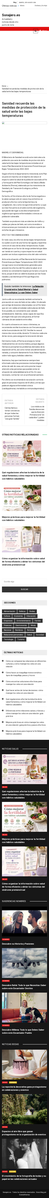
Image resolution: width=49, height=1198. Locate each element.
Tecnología (8, 639)
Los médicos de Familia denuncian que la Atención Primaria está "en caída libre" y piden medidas (36, 413)
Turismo (20, 639)
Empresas (8, 621)
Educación (31, 616)
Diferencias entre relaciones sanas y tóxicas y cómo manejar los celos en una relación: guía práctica (25, 713)
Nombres (19, 630)
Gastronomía (21, 625)
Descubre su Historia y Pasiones (18, 944)
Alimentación (9, 611)
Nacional (7, 630)
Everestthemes (24, 1195)
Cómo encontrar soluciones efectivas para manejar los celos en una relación (24, 682)
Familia (38, 621)
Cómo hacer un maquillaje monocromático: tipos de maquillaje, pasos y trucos (24, 674)
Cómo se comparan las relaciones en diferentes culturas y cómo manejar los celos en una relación (26, 664)
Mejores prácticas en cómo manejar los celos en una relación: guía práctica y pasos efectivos (26, 723)
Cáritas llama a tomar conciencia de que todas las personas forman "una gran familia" (12, 413)
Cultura (7, 616)
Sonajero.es (10, 15)
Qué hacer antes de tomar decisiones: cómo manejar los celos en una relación (24, 691)
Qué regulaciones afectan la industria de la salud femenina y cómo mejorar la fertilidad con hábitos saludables (23, 475)
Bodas (32, 611)
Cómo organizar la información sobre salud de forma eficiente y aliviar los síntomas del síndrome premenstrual (23, 561)
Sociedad (40, 635)
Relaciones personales (13, 635)
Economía (18, 616)
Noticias (30, 630)
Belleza (22, 611)
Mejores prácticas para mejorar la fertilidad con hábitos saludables (26, 732)
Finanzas (7, 625)
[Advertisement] (24, 56)
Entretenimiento (24, 621)
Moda (33, 625)
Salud (29, 635)
